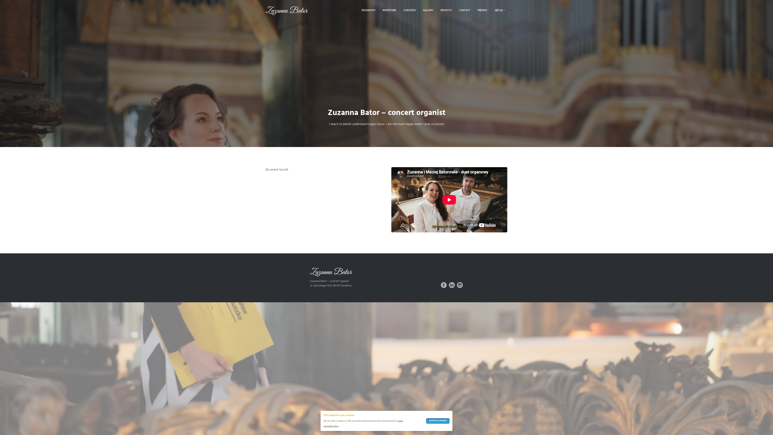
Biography (369, 10)
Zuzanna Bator (286, 11)
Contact (464, 10)
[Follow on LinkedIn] (452, 285)
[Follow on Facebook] (444, 285)
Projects (446, 10)
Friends (482, 10)
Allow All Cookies (438, 420)
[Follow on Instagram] (460, 285)
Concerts (409, 10)
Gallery (428, 10)
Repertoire (389, 10)
